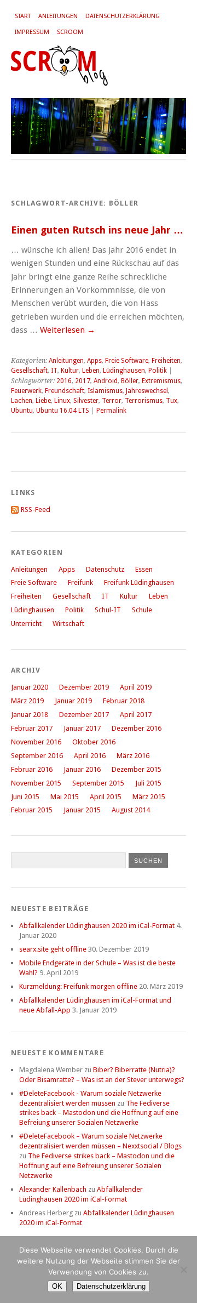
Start (23, 16)
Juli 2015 (148, 783)
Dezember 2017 (84, 714)
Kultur (70, 370)
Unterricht (26, 623)
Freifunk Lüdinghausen (139, 582)
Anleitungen (58, 16)
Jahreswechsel (147, 391)
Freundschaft (64, 391)
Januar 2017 (82, 728)
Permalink (111, 410)
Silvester (86, 401)
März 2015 (148, 797)
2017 (82, 381)
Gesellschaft (29, 370)
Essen (144, 569)
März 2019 (27, 701)
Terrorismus (144, 401)
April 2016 (90, 756)
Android (106, 381)
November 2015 (36, 783)
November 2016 (36, 742)
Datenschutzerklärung (122, 16)
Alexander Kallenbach (52, 1189)
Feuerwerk (26, 391)
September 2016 (37, 756)
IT (54, 370)
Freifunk (80, 582)
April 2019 (136, 687)
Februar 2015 (32, 810)
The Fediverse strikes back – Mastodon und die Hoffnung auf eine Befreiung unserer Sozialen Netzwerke (98, 1113)
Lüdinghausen (124, 370)
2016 (64, 381)
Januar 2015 (82, 810)
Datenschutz (105, 569)
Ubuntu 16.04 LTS (62, 410)
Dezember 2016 (136, 728)
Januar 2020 (29, 687)
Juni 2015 (25, 797)
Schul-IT (108, 610)
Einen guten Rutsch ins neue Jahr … (97, 230)
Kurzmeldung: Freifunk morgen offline (78, 986)
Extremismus (161, 381)
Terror (111, 401)
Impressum (32, 32)
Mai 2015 (64, 797)
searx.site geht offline (52, 949)
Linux (62, 401)
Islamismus (105, 391)
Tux (171, 401)
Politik (157, 370)
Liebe (43, 401)
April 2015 (105, 797)
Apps (94, 361)
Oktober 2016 (93, 742)
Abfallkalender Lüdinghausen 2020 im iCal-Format (97, 925)
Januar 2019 (73, 701)
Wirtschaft (68, 623)
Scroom (70, 32)
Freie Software (126, 361)
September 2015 (98, 783)
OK (57, 1286)
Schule (142, 610)
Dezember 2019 (84, 687)
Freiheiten (166, 361)
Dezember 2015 (136, 769)
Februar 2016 (32, 769)
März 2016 (133, 756)
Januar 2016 (82, 769)
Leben (91, 370)
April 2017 (136, 714)
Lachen (21, 401)
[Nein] (183, 1269)
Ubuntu (22, 410)
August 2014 (131, 810)
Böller (129, 381)
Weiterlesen (67, 330)
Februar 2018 (123, 701)
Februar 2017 (32, 728)
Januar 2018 (29, 714)
